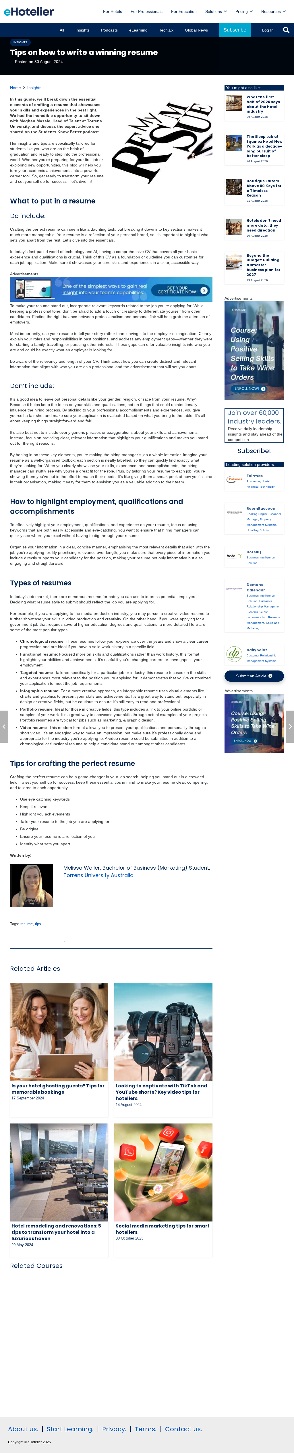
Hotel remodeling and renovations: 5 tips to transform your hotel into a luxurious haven (56, 1232)
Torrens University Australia (98, 875)
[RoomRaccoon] (234, 513)
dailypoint (257, 650)
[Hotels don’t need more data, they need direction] (234, 227)
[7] (254, 398)
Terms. (145, 1429)
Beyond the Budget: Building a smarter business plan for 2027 (264, 265)
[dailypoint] (234, 654)
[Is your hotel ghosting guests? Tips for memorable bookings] (59, 1032)
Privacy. (114, 1429)
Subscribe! (254, 450)
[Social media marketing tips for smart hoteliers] (163, 1172)
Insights (34, 87)
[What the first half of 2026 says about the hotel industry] (234, 103)
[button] (225, 11)
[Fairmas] (234, 480)
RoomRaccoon (261, 508)
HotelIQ (254, 552)
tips (38, 924)
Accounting (254, 481)
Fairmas (255, 475)
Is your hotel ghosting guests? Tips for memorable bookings (58, 1089)
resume (26, 924)
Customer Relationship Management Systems (264, 606)
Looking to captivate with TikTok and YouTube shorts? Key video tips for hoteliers (161, 1092)
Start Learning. (69, 1429)
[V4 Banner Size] (111, 300)
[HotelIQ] (234, 556)
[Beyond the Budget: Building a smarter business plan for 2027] (234, 262)
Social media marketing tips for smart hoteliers (163, 1229)
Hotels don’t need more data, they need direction (264, 225)
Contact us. (183, 1429)
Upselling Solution (258, 530)
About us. (23, 1429)
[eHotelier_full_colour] (29, 11)
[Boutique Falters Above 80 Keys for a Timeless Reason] (234, 187)
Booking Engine (257, 513)
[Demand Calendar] (234, 589)
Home (15, 87)
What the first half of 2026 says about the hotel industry (263, 104)
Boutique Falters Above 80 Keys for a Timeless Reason (264, 188)
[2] (254, 751)
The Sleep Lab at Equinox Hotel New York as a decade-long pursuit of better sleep (264, 146)
